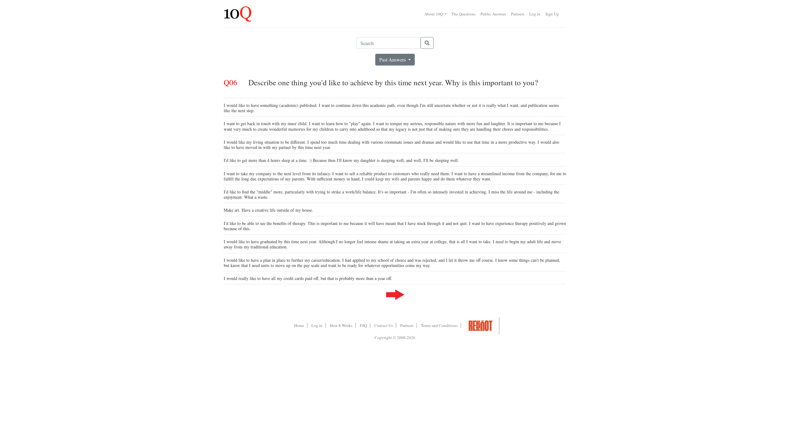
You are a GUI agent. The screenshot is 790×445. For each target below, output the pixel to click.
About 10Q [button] (434, 14)
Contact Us (383, 325)
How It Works (341, 325)
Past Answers (393, 59)
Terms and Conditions (439, 325)
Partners (517, 14)
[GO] (427, 43)
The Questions (463, 14)
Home (299, 325)
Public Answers (493, 14)
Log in (534, 14)
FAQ (363, 325)
